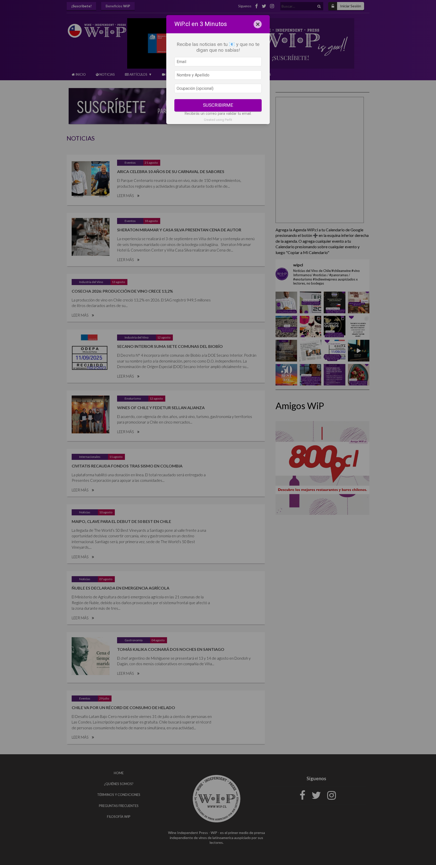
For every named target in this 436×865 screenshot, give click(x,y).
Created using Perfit (218, 120)
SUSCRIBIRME (218, 105)
